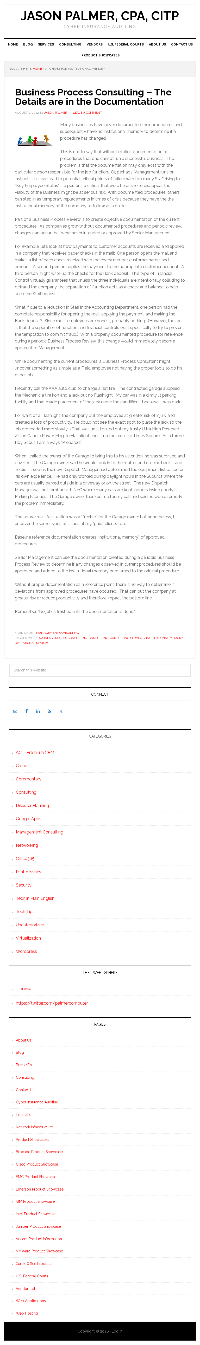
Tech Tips (25, 911)
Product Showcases (32, 1139)
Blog (20, 1052)
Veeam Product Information (39, 1239)
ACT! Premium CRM (35, 752)
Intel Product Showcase (35, 1214)
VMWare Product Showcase (39, 1251)
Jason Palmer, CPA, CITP (100, 16)
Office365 (25, 858)
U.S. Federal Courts (32, 1276)
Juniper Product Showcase (38, 1226)
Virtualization (28, 938)
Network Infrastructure (34, 1127)
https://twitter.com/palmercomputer (52, 1003)
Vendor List (25, 1288)
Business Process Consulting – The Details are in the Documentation (93, 97)
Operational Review (31, 643)
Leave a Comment (87, 112)
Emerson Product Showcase (40, 1189)
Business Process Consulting (62, 638)
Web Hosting (27, 1313)
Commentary (28, 779)
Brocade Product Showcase (39, 1152)
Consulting (98, 638)
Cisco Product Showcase (37, 1164)
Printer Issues (28, 871)
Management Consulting (57, 633)
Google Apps (28, 818)
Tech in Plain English (35, 898)
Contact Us (25, 1090)
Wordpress (26, 951)
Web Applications (31, 1301)
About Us (24, 1040)
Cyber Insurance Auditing (37, 1102)
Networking (27, 845)
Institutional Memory (164, 638)
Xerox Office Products (34, 1264)
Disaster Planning (32, 805)
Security (24, 885)
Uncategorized (30, 924)
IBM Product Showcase (35, 1201)
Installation (25, 1115)
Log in (117, 1331)
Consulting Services (127, 638)
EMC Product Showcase (36, 1177)
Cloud (21, 765)
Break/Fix (24, 1065)
